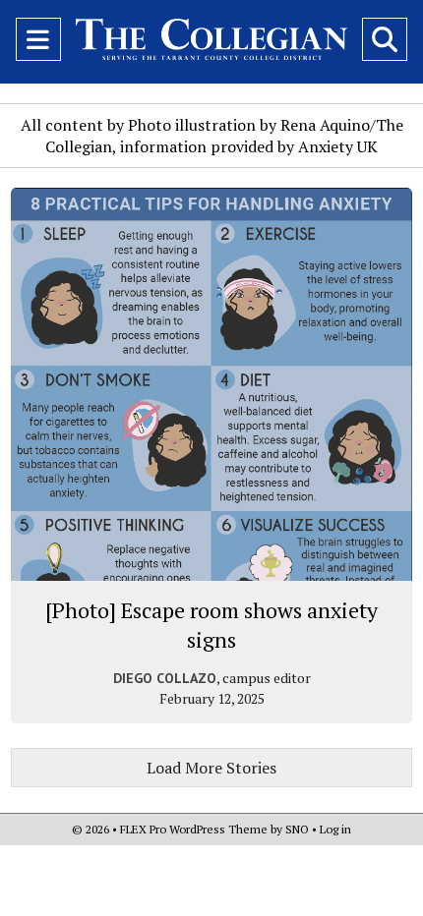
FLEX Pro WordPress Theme (194, 829)
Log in (335, 829)
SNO (297, 829)
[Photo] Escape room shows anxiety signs (211, 625)
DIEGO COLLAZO (164, 678)
